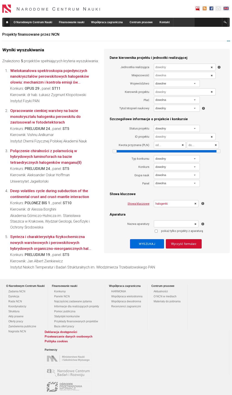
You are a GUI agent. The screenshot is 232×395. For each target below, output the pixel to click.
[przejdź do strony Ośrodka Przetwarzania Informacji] (69, 387)
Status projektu (139, 128)
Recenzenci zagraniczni (126, 306)
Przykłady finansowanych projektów (76, 321)
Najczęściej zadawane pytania (73, 301)
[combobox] (177, 83)
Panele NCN (62, 296)
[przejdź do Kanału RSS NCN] (204, 8)
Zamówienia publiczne (22, 326)
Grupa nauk (141, 175)
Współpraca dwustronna (126, 301)
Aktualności (161, 291)
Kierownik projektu (137, 92)
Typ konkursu (140, 158)
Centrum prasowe (141, 22)
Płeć (146, 100)
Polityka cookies (56, 341)
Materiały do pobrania (167, 301)
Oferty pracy (15, 321)
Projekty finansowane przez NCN (30, 34)
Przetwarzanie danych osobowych (68, 336)
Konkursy (60, 291)
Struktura (13, 311)
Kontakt (165, 22)
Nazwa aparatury (138, 224)
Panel (145, 183)
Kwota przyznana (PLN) (134, 145)
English (226, 8)
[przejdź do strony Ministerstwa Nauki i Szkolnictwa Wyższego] (69, 359)
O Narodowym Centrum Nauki (33, 22)
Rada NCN (15, 301)
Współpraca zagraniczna (107, 22)
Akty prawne (16, 316)
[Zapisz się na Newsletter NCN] (218, 8)
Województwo (139, 83)
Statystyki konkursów (67, 316)
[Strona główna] (51, 9)
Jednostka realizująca (135, 67)
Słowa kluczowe (138, 203)
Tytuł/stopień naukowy (134, 108)
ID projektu (142, 136)
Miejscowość (140, 75)
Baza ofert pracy (64, 326)
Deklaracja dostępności (61, 332)
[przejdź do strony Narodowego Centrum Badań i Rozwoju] (69, 373)
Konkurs (143, 167)
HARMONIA (118, 291)
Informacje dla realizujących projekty (76, 306)
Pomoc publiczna (64, 311)
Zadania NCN (16, 291)
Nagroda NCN (17, 331)
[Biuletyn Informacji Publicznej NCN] (198, 8)
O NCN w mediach (165, 296)
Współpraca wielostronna (127, 296)
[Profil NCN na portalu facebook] (211, 8)
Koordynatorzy (17, 306)
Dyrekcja (13, 296)
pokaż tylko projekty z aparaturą (182, 231)
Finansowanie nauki (71, 22)
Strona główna (7, 22)
